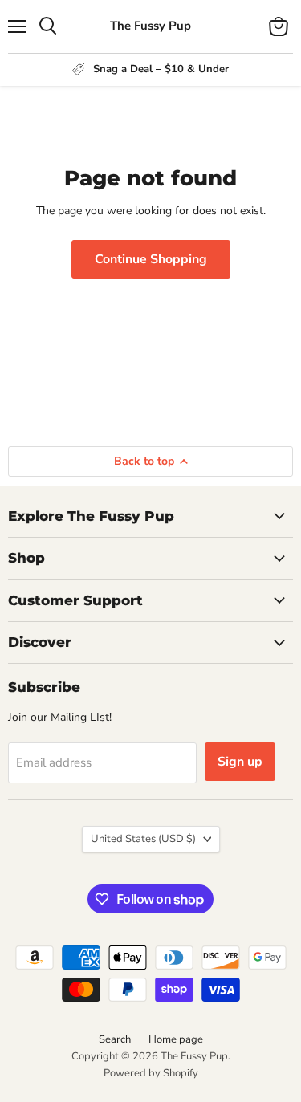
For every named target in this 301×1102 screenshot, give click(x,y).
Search (115, 1039)
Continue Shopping (151, 259)
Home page (175, 1039)
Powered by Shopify (151, 1073)
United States (143, 839)
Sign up (240, 762)
